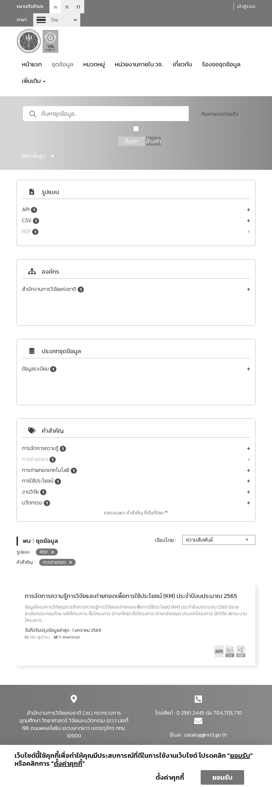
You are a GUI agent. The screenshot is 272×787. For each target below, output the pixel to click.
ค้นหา (131, 141)
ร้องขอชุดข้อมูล (221, 64)
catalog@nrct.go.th (205, 735)
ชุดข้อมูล (62, 64)
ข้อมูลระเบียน (38, 368)
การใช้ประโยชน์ (40, 481)
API (28, 209)
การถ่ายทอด (37, 459)
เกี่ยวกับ (182, 64)
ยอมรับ (222, 777)
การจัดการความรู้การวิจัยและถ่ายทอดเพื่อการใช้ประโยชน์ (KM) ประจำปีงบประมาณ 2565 (131, 595)
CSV (29, 220)
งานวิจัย (33, 491)
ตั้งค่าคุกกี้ (170, 777)
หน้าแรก (32, 64)
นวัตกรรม (35, 502)
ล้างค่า (153, 141)
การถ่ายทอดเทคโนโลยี (48, 470)
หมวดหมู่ (94, 64)
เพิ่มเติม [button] (32, 80)
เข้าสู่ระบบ (246, 6)
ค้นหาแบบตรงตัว (219, 114)
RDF (29, 231)
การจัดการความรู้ (43, 448)
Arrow (56, 20)
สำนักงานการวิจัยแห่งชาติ (52, 289)
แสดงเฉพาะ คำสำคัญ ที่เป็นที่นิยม (134, 512)
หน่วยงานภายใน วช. (139, 64)
